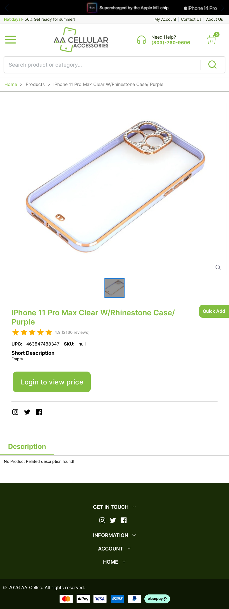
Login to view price (51, 382)
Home (10, 84)
